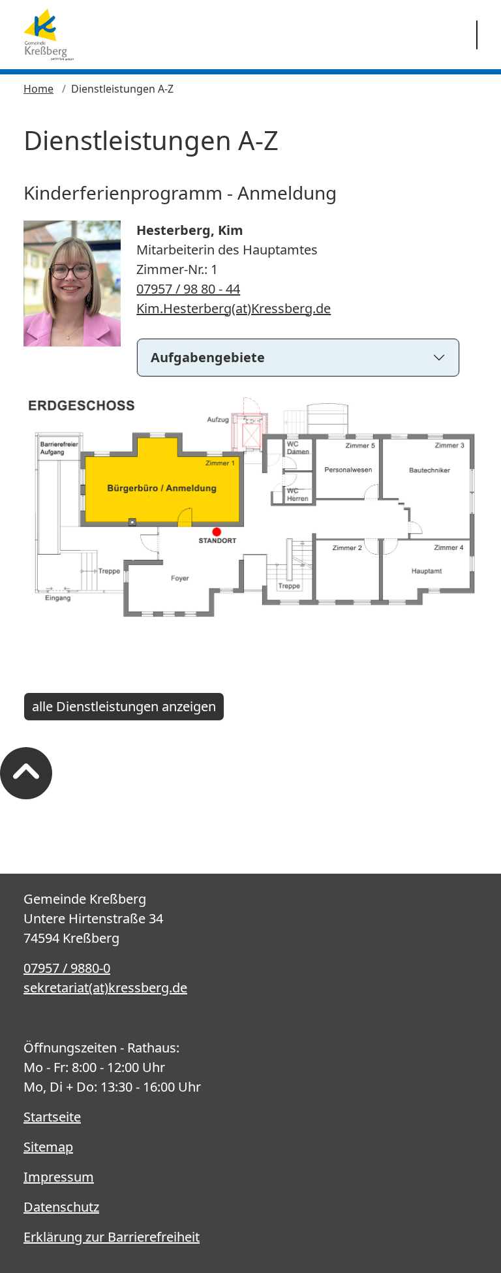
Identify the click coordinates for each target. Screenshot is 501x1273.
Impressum (58, 1177)
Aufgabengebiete (208, 357)
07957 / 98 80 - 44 (188, 289)
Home (38, 89)
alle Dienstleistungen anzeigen (124, 706)
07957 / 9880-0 (66, 968)
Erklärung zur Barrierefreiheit (111, 1237)
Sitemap (48, 1147)
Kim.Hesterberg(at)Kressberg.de (233, 308)
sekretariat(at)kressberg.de (105, 987)
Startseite (52, 1117)
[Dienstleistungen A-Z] (48, 34)
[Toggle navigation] (477, 35)
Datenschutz (61, 1207)
